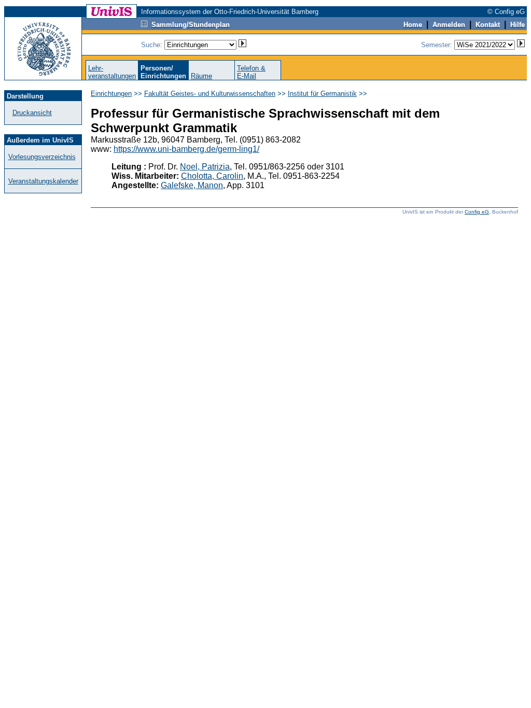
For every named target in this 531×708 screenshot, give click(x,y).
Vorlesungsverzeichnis (42, 157)
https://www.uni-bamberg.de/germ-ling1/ (186, 149)
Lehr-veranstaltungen (112, 72)
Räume (201, 76)
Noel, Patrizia (205, 166)
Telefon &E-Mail (251, 72)
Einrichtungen (111, 93)
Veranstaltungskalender (43, 181)
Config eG (477, 212)
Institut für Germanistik (322, 93)
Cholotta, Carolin (212, 176)
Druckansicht (32, 113)
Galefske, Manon (192, 185)
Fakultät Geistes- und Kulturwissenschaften (209, 93)
